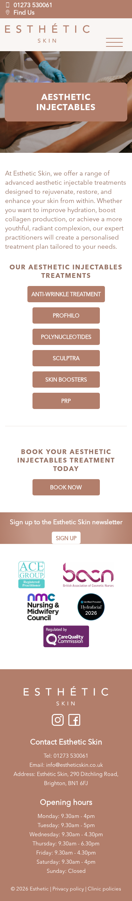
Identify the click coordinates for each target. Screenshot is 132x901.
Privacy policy (68, 889)
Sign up (66, 538)
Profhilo (66, 316)
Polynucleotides (66, 337)
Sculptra (66, 359)
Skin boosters (66, 380)
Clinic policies (104, 889)
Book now (66, 488)
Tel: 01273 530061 (66, 756)
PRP (66, 401)
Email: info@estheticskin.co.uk (66, 765)
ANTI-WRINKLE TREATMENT (66, 295)
